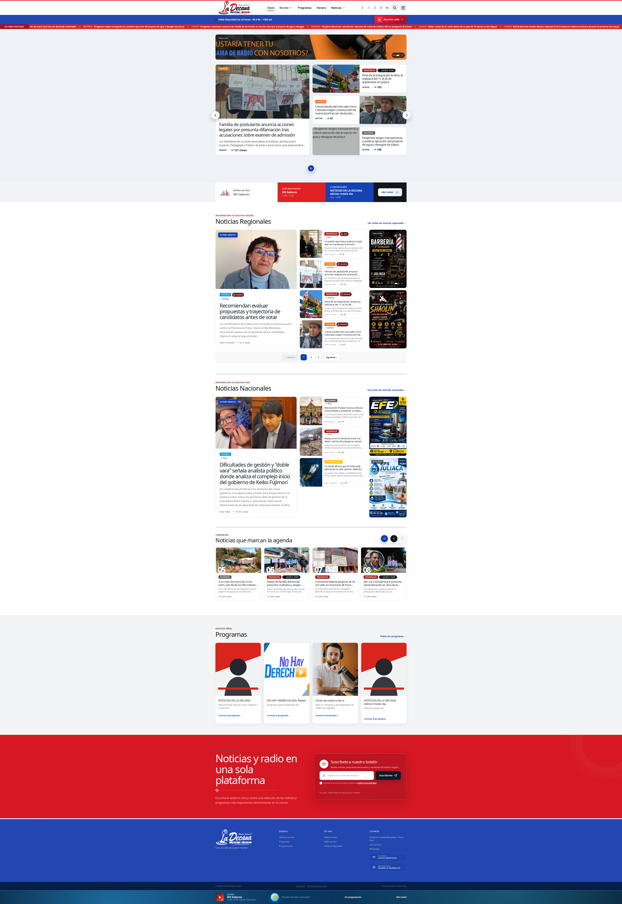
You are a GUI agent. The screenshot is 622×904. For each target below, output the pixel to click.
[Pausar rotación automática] (311, 168)
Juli (344, 234)
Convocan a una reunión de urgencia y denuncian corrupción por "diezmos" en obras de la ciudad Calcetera (382, 586)
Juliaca (238, 295)
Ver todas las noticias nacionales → (387, 389)
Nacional (322, 101)
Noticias (336, 7)
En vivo (284, 7)
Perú (224, 458)
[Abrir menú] (403, 7)
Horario (321, 7)
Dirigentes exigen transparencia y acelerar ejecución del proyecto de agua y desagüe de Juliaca (335, 110)
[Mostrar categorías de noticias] (344, 8)
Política (225, 294)
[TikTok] (375, 8)
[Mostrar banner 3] (398, 55)
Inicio (270, 7)
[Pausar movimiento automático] (384, 538)
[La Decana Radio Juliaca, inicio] (234, 8)
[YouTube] (387, 8)
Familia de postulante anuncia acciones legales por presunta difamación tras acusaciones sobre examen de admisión (343, 276)
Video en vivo (330, 841)
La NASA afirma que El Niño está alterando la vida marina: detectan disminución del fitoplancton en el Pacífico (343, 471)
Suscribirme (385, 775)
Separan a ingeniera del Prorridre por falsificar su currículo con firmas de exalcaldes (286, 585)
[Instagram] (381, 8)
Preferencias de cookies (317, 886)
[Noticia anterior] (215, 115)
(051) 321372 (375, 844)
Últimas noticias (286, 837)
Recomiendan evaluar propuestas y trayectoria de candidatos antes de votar (250, 311)
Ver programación (353, 897)
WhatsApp (374, 849)
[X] (368, 8)
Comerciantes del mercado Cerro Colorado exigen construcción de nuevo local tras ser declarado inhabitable (382, 80)
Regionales (331, 234)
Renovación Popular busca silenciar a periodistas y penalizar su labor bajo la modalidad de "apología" (343, 410)
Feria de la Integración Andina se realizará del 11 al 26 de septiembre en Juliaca (262, 132)
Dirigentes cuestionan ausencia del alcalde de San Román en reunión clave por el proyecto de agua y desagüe (382, 143)
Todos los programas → (393, 636)
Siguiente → (332, 357)
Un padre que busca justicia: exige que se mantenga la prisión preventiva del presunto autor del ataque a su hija (343, 246)
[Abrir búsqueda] (394, 7)
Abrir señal (401, 897)
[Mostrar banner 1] (393, 55)
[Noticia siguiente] (407, 115)
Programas (304, 7)
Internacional (333, 462)
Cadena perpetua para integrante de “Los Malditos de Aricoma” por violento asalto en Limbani (237, 585)
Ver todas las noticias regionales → (387, 223)
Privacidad (300, 886)
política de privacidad (366, 783)
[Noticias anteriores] (393, 538)
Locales (368, 70)
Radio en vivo (330, 837)
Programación (286, 846)
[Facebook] (362, 8)
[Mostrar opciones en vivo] (290, 8)
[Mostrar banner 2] (396, 55)
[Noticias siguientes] (401, 538)
